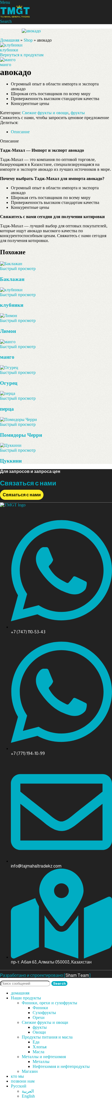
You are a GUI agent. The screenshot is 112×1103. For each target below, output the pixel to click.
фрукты (78, 112)
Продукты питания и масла (47, 1037)
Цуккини (11, 461)
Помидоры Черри (21, 435)
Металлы (41, 1061)
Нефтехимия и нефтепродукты (61, 1066)
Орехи (39, 1017)
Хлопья (39, 1047)
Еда (36, 1042)
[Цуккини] (10, 445)
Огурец (8, 383)
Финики (40, 1007)
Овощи (39, 1032)
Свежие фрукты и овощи (45, 112)
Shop (28, 40)
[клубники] (11, 289)
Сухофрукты (44, 1012)
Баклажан (12, 279)
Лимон (8, 331)
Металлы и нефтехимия (44, 1056)
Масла (38, 1051)
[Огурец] (9, 367)
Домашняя (9, 40)
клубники (9, 50)
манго (5, 64)
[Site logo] (15, 16)
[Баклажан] (11, 263)
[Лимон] (8, 315)
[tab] (20, 131)
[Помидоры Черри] (18, 419)
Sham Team (77, 975)
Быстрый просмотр (18, 268)
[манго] (7, 341)
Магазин (30, 1071)
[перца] (7, 393)
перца (7, 409)
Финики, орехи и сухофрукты (49, 1002)
